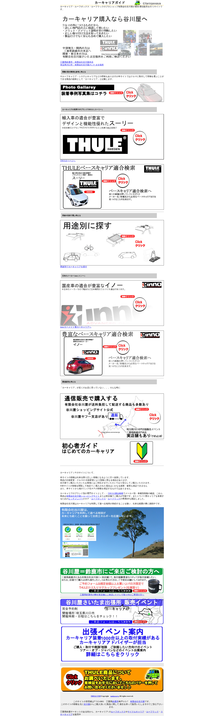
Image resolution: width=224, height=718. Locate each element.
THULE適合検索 (115, 493)
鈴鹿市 (115, 701)
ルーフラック (114, 499)
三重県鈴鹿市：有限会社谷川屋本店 (76, 62)
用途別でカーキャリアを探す (73, 267)
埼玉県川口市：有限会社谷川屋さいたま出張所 (82, 65)
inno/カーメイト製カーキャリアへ (75, 327)
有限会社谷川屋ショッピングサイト (83, 496)
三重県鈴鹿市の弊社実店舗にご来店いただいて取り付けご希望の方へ (112, 595)
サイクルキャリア (136, 712)
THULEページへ (67, 161)
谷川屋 (87, 704)
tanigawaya (114, 696)
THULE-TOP (96, 696)
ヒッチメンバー (75, 499)
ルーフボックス (98, 499)
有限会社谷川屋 (137, 701)
